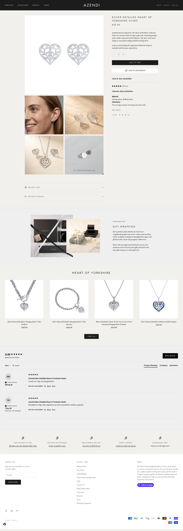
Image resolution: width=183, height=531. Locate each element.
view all (91, 336)
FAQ (78, 481)
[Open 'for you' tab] (4, 524)
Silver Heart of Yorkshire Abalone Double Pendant (158, 322)
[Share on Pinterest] (125, 115)
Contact (36, 5)
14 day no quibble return (57, 446)
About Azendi (81, 466)
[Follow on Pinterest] (17, 511)
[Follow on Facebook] (6, 511)
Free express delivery (91, 443)
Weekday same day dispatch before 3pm (23, 446)
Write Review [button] (170, 356)
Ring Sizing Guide (83, 489)
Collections (23, 5)
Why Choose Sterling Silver (86, 478)
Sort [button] (7, 365)
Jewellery (9, 5)
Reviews (80, 496)
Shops (46, 5)
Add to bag (135, 62)
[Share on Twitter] (122, 115)
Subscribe (13, 482)
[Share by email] (128, 115)
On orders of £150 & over (91, 446)
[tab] (151, 365)
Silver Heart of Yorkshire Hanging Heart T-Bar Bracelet (69, 323)
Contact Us (80, 485)
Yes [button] (45, 386)
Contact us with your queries (126, 446)
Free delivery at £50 (23, 443)
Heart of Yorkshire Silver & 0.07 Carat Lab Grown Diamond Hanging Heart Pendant (114, 323)
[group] (16, 354)
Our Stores (80, 470)
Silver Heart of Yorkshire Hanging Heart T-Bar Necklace (24, 323)
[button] (135, 86)
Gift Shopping (81, 474)
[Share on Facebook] (120, 115)
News (79, 500)
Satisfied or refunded (57, 443)
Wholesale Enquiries (84, 503)
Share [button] (53, 386)
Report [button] (49, 386)
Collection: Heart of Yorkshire (122, 91)
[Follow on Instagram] (12, 511)
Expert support (125, 443)
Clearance (80, 492)
